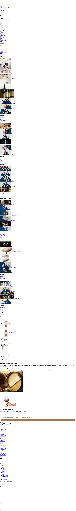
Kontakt (3, 467)
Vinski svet (3, 469)
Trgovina (3, 470)
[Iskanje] (1, 22)
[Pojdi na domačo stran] (2, 19)
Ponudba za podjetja (5, 475)
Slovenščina (2, 15)
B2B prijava (4, 31)
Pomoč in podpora (4, 40)
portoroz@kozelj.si (3, 436)
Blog (2, 465)
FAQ (3, 474)
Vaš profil (2, 33)
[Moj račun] (1, 26)
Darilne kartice (4, 479)
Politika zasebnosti (5, 476)
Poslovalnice (4, 9)
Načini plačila (3, 35)
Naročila (2, 36)
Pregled (2, 32)
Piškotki (3, 477)
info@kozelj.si (2, 442)
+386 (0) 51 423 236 (3, 455)
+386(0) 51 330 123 (3, 448)
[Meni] (1, 16)
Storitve (3, 10)
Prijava (1, 31)
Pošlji (38, 420)
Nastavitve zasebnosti (4, 38)
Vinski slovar (4, 471)
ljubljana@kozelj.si (3, 449)
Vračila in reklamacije (5, 478)
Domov (3, 472)
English (1, 13)
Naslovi (2, 34)
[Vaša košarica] (0, 48)
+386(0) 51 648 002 (3, 435)
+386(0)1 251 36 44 (3, 429)
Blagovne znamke (4, 359)
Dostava (3, 480)
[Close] (1, 510)
